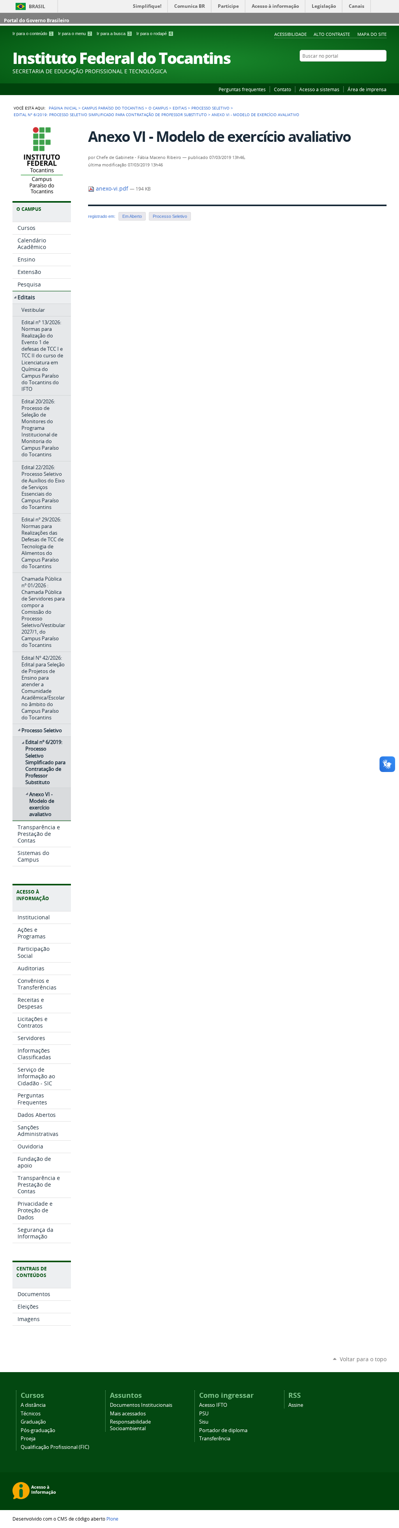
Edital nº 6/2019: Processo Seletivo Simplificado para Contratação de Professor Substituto (110, 114)
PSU (203, 1413)
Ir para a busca (114, 33)
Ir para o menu (74, 33)
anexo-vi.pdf (112, 188)
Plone (112, 1519)
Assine (295, 1405)
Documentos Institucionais (141, 1405)
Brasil (37, 6)
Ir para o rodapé (154, 33)
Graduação (33, 1421)
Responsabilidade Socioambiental (130, 1425)
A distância (33, 1405)
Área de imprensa (367, 89)
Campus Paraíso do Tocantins (113, 108)
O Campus (158, 108)
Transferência (214, 1438)
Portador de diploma (223, 1430)
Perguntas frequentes (242, 89)
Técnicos (31, 1413)
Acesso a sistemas (319, 89)
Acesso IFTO (213, 1405)
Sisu (203, 1421)
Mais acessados (128, 1413)
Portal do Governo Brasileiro (36, 20)
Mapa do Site (372, 34)
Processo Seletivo (210, 108)
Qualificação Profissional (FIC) (55, 1447)
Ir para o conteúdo (32, 33)
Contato (282, 89)
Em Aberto (132, 216)
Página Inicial (63, 108)
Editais (180, 108)
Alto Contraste (332, 34)
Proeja (28, 1438)
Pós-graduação (38, 1430)
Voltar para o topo (363, 1359)
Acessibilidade (290, 34)
